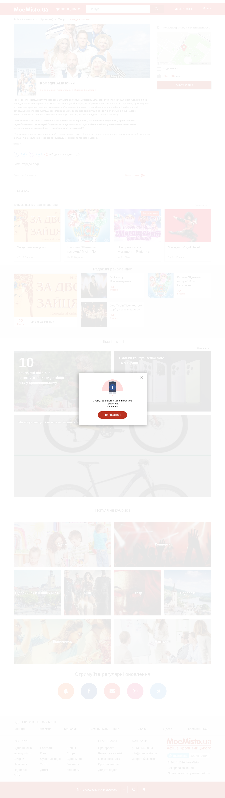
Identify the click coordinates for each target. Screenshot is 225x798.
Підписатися (112, 414)
